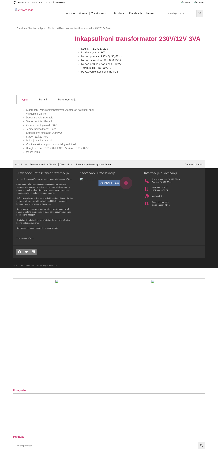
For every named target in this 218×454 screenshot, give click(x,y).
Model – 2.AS (24, 400)
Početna (21, 28)
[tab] (24, 99)
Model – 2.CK (24, 409)
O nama (83, 13)
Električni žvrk (67, 164)
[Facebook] (19, 252)
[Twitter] (26, 252)
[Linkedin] (33, 252)
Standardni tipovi (37, 28)
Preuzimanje (135, 13)
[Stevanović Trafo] (126, 183)
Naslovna (70, 13)
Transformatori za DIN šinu (43, 164)
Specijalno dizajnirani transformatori (36, 429)
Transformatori (98, 13)
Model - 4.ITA (55, 28)
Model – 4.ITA (24, 419)
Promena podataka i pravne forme (93, 164)
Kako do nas (21, 164)
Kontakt (150, 13)
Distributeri (119, 13)
